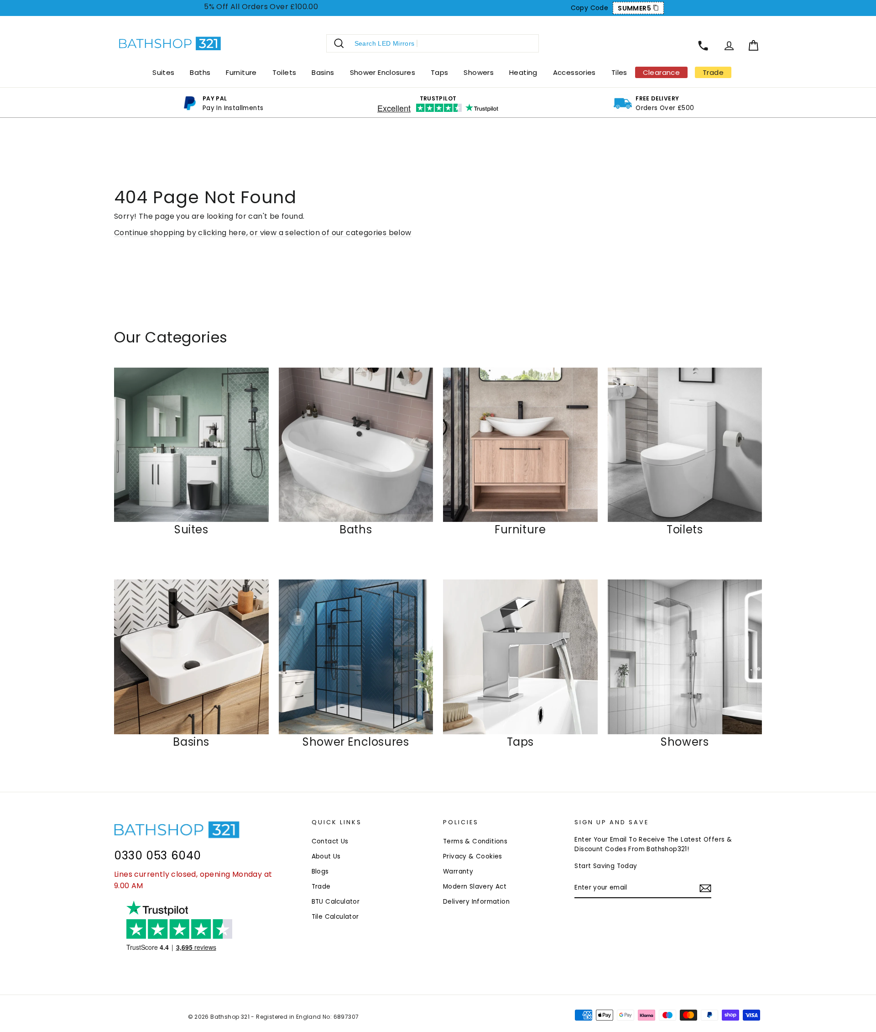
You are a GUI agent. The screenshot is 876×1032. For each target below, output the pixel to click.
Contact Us (330, 841)
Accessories (574, 72)
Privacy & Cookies (472, 856)
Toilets (284, 72)
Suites (163, 72)
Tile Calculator (335, 916)
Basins (323, 72)
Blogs (320, 871)
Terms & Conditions (475, 841)
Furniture (241, 72)
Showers (479, 72)
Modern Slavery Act (474, 886)
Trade (321, 886)
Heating (523, 72)
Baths (200, 72)
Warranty (458, 871)
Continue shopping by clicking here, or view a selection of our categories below (263, 232)
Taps (439, 72)
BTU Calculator (336, 901)
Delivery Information (476, 901)
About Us (326, 856)
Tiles (619, 72)
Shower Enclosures (382, 72)
